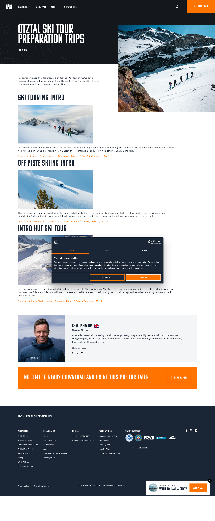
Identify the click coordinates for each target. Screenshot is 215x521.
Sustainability (48, 445)
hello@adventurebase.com (83, 440)
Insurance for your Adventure (55, 453)
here (131, 150)
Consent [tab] (70, 250)
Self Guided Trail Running (28, 445)
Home (20, 416)
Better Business (49, 440)
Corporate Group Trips (108, 436)
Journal (46, 449)
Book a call (203, 6)
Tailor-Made (41, 7)
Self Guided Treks (25, 440)
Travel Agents (104, 445)
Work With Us (70, 7)
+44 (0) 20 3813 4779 (80, 436)
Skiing (20, 458)
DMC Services (104, 440)
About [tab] (144, 250)
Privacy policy (23, 486)
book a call (198, 488)
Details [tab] (107, 250)
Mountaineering (24, 453)
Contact (76, 431)
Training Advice (49, 458)
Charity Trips (104, 449)
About (53, 7)
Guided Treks (23, 436)
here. (33, 295)
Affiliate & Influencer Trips (109, 453)
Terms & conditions (41, 486)
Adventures (23, 7)
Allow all (143, 277)
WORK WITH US (105, 431)
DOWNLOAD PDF (180, 377)
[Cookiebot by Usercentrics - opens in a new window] (150, 242)
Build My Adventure (25, 466)
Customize (105, 277)
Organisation (49, 431)
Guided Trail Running (26, 449)
